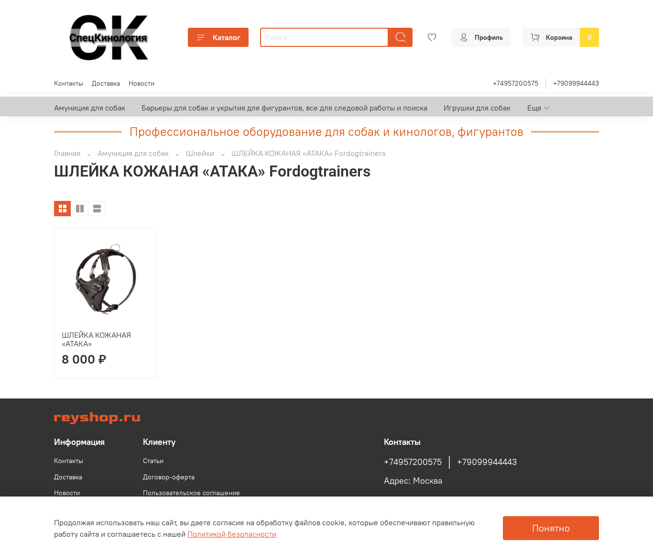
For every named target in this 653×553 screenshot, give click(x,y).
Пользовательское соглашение (191, 492)
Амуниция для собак (89, 107)
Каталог (226, 37)
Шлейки (200, 153)
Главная (67, 153)
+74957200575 (515, 83)
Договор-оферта (169, 477)
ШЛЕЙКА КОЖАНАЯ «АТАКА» (96, 339)
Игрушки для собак (477, 107)
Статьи (153, 460)
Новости (141, 83)
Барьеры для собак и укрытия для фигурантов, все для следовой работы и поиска (284, 107)
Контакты (68, 83)
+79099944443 (576, 83)
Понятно (551, 528)
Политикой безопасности (231, 534)
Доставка (106, 83)
